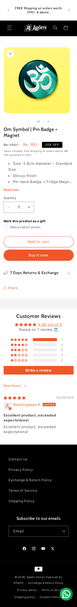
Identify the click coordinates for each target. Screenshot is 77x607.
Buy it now (39, 255)
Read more (11, 189)
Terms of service (52, 590)
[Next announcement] (69, 10)
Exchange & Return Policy (30, 480)
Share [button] (13, 288)
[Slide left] (28, 121)
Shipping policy (24, 597)
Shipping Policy (22, 501)
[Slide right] (48, 121)
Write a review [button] (38, 370)
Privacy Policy (21, 470)
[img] (15, 398)
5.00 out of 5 (50, 324)
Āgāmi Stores (36, 577)
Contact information (53, 597)
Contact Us (18, 459)
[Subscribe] (63, 531)
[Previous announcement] (8, 10)
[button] (9, 28)
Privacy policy (27, 590)
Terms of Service (23, 491)
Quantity (10, 198)
